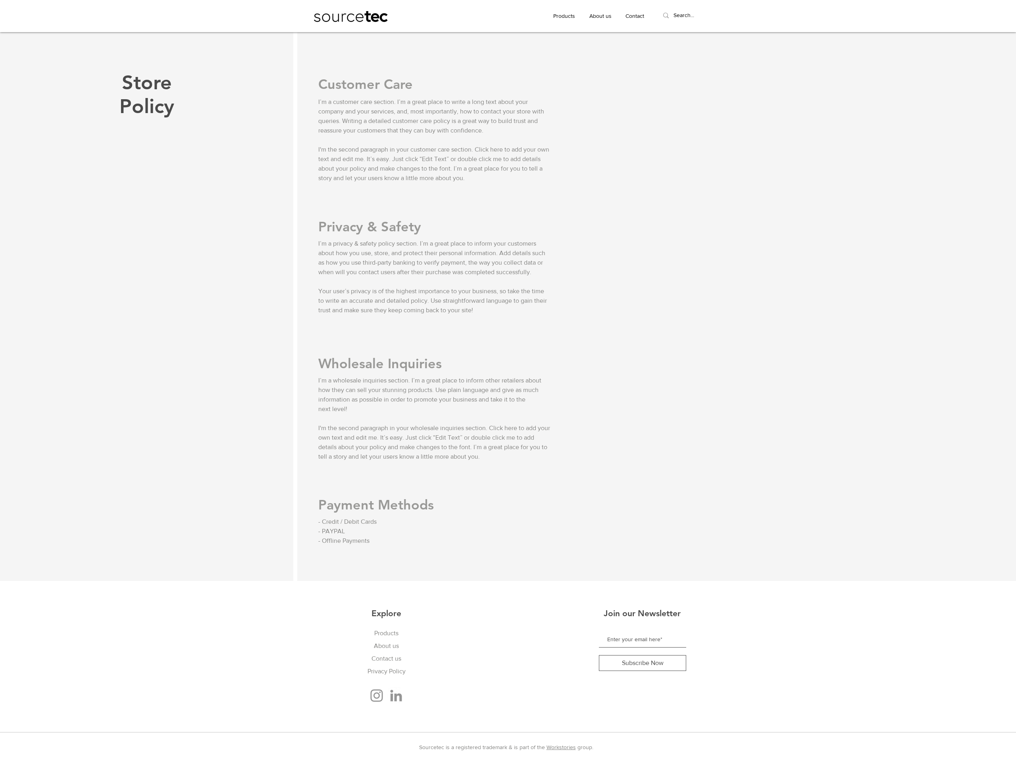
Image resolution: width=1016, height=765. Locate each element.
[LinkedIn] (396, 695)
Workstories (561, 747)
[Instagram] (376, 695)
